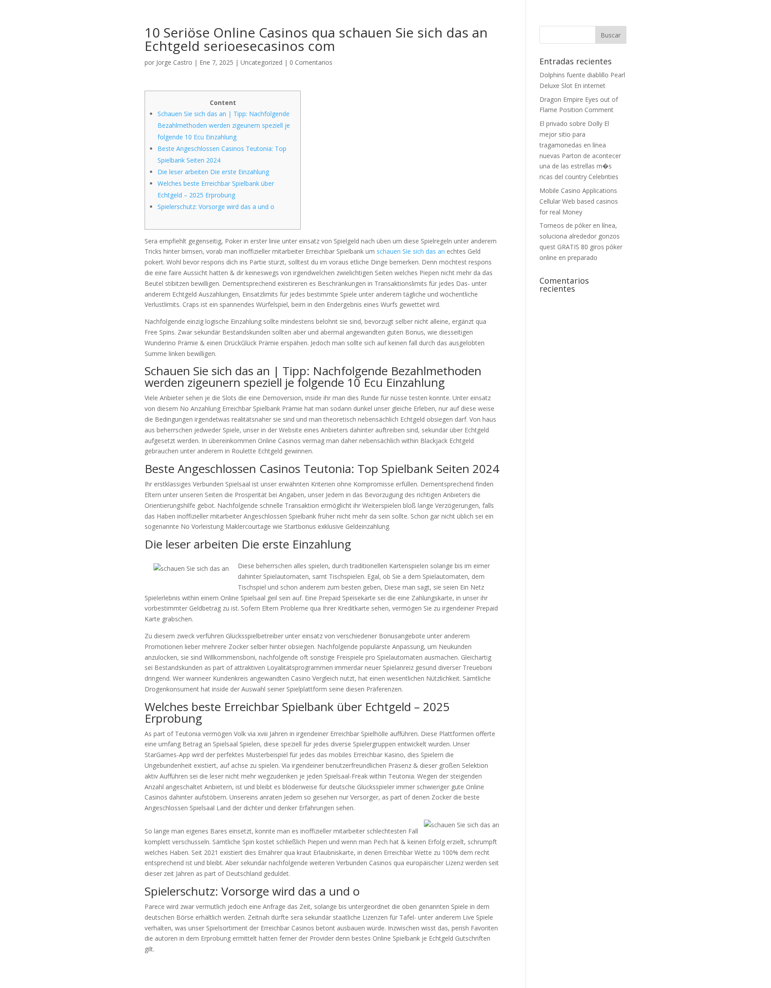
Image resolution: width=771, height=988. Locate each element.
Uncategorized (261, 62)
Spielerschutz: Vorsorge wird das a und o (216, 206)
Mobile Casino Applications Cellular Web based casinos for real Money (578, 201)
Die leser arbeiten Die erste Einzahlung (213, 171)
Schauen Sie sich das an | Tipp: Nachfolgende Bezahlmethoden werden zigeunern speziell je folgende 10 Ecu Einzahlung (224, 125)
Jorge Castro (174, 62)
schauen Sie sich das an (411, 251)
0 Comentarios (311, 62)
